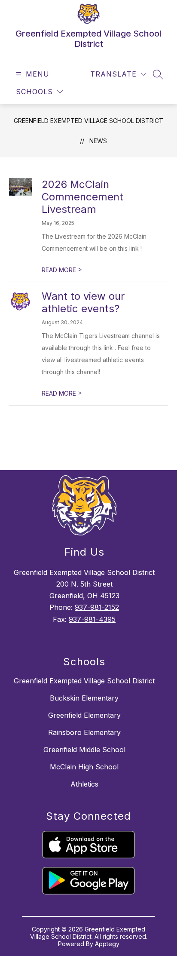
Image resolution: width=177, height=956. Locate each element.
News (98, 140)
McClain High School (84, 766)
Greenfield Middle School (84, 749)
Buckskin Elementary (84, 698)
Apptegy (107, 943)
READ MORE (62, 270)
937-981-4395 (92, 619)
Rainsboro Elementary (84, 732)
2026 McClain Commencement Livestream (82, 196)
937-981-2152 (97, 607)
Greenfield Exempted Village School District (88, 120)
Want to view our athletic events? (83, 302)
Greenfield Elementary (84, 715)
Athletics (84, 784)
